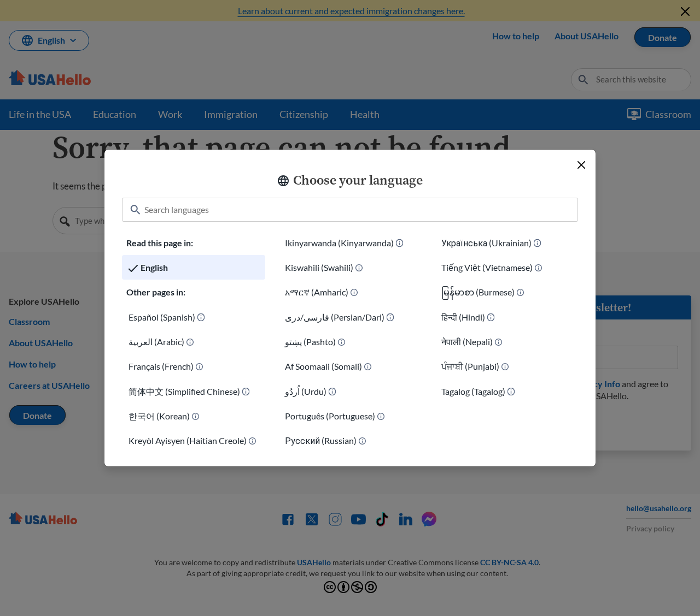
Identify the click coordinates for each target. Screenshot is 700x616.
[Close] (581, 165)
